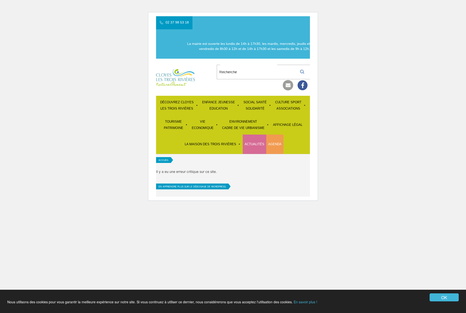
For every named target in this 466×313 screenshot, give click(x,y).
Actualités (254, 144)
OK (444, 297)
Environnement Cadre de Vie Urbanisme (243, 125)
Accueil (163, 160)
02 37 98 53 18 (177, 22)
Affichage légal (287, 125)
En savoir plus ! (305, 301)
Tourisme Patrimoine (173, 125)
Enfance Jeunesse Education (218, 105)
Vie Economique (203, 125)
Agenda (275, 144)
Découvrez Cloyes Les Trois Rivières (177, 105)
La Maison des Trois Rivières (210, 144)
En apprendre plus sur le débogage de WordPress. (192, 186)
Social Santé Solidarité (255, 105)
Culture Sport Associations (288, 105)
